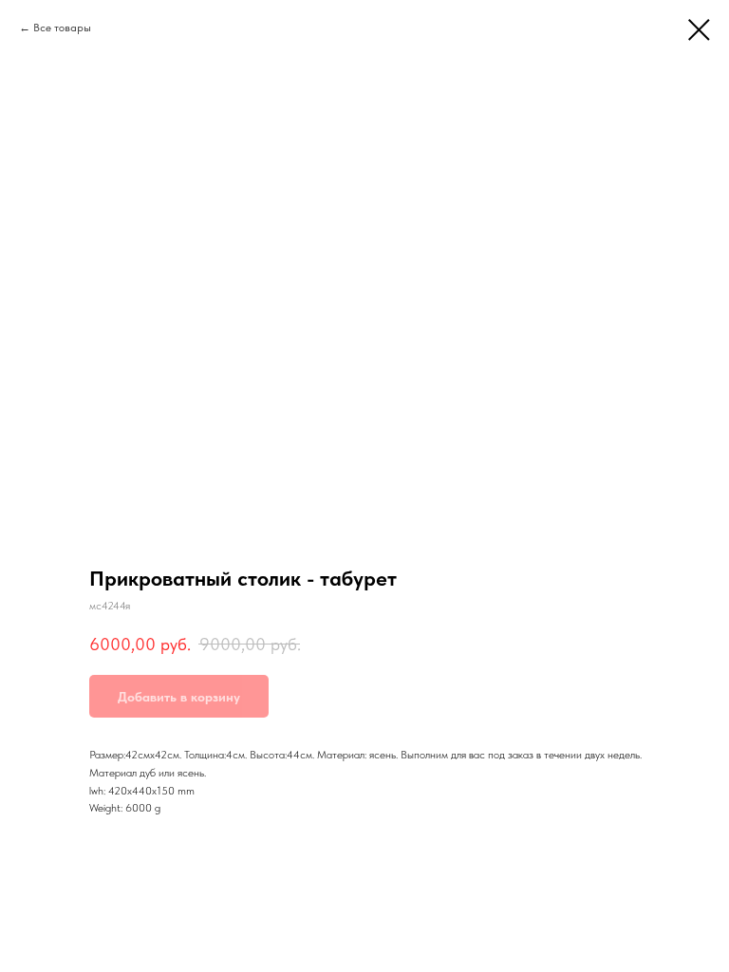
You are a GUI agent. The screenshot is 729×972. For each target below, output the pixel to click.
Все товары (62, 27)
